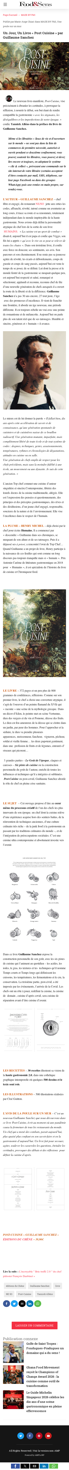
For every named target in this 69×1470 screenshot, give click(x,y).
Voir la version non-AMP (46, 1450)
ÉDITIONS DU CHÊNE (18, 1239)
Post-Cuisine (24, 1294)
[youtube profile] (48, 1436)
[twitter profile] (20, 1436)
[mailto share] (22, 1303)
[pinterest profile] (39, 1436)
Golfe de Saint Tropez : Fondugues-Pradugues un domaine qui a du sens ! (45, 1348)
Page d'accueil (10, 14)
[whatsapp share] (37, 1303)
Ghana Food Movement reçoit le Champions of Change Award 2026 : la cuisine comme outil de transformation (42, 1376)
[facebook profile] (30, 1436)
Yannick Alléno (45, 1294)
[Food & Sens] (35, 3)
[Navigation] (4, 4)
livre (57, 1285)
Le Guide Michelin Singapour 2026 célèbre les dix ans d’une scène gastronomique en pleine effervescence (45, 1401)
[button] (15, 1466)
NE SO (9, 1294)
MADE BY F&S (28, 14)
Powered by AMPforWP (34, 1455)
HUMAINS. (11, 231)
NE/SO (40, 204)
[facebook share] (6, 1303)
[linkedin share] (29, 1303)
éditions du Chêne (15, 1285)
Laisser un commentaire (35, 1325)
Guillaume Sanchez (39, 1285)
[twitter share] (14, 1303)
